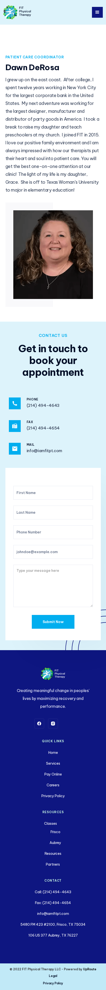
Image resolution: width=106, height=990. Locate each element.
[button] (97, 12)
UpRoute (89, 969)
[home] (17, 12)
